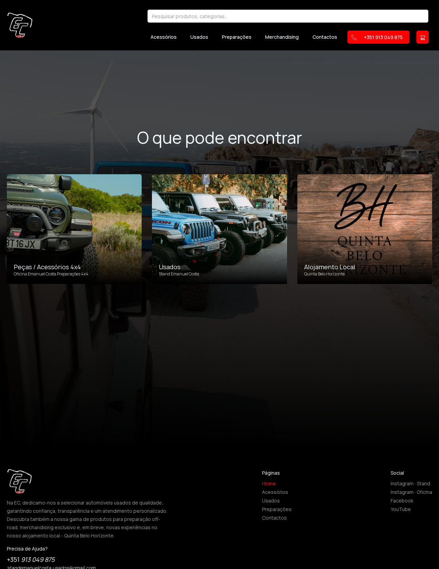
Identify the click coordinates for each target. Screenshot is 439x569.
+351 (31, 559)
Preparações (236, 37)
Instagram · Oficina (411, 492)
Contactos (324, 37)
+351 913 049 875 (383, 37)
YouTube (401, 509)
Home (269, 483)
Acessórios (164, 37)
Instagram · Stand (410, 483)
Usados (199, 37)
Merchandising (282, 37)
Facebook (402, 500)
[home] (20, 25)
